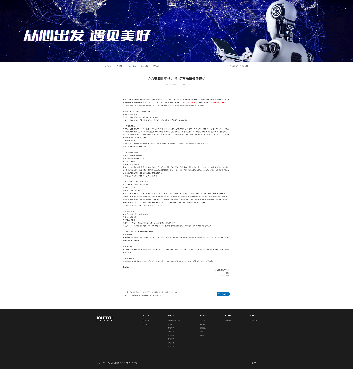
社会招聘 (228, 321)
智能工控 (171, 346)
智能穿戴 (171, 324)
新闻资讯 (203, 328)
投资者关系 (253, 321)
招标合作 (253, 315)
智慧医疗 (171, 343)
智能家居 (171, 339)
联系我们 (203, 335)
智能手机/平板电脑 (174, 321)
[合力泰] (102, 4)
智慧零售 (171, 328)
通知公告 (203, 332)
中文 (239, 3)
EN (246, 3)
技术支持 (254, 363)
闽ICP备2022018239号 (130, 363)
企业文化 (203, 324)
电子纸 (145, 324)
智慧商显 (171, 335)
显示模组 (146, 321)
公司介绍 (203, 321)
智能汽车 (171, 332)
